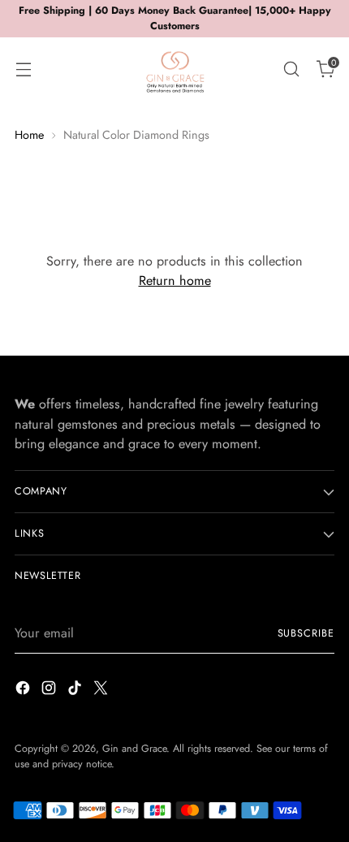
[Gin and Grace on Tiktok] (76, 691)
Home (29, 135)
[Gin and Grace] (174, 69)
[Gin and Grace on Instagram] (50, 691)
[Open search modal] (291, 68)
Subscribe (306, 633)
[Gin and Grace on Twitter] (102, 691)
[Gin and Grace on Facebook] (24, 691)
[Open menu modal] (23, 68)
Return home (175, 280)
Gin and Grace (134, 748)
